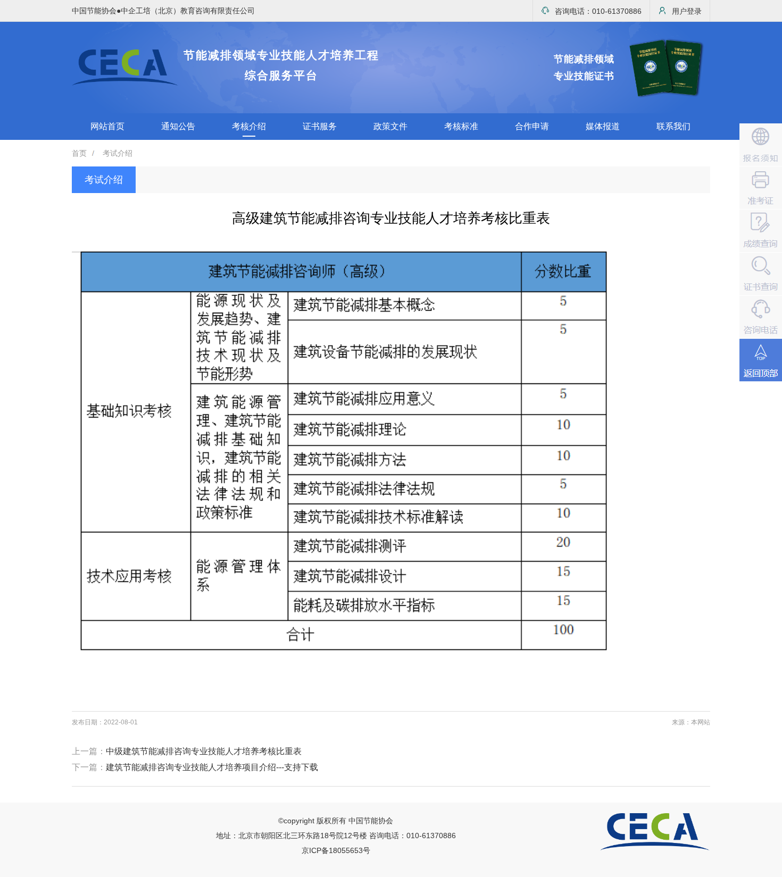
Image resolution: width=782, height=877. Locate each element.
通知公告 (178, 126)
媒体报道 (603, 126)
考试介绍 (117, 153)
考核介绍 (249, 126)
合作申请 (532, 126)
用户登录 (687, 11)
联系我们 (673, 126)
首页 (79, 153)
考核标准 (461, 126)
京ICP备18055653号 (336, 850)
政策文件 (390, 126)
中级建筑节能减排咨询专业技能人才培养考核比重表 (204, 751)
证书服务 (320, 126)
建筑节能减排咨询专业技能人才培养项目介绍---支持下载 (212, 767)
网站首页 (107, 126)
